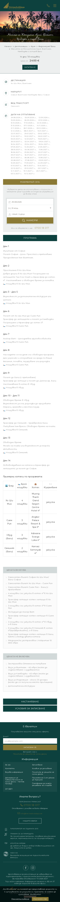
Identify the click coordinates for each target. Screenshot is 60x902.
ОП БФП (9, 789)
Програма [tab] (30, 238)
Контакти (10, 768)
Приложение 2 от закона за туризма (43, 779)
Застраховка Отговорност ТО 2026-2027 (30, 879)
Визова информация (14, 772)
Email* (6, 737)
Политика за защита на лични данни (30, 754)
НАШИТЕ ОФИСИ (30, 821)
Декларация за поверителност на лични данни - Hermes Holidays (14, 781)
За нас (8, 765)
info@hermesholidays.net (31, 813)
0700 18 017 (30, 806)
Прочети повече (20, 899)
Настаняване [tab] (30, 701)
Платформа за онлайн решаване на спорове (42, 784)
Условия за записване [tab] (30, 708)
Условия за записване (42, 768)
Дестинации (21, 46)
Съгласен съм (40, 899)
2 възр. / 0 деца (18, 214)
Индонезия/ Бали (47, 46)
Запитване (30, 67)
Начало (8, 46)
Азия (33, 46)
